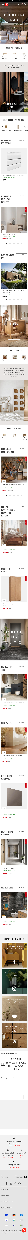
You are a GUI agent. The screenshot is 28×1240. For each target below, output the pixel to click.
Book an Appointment (14, 1167)
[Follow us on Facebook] (6, 1183)
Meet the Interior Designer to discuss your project (13, 1081)
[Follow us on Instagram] (11, 1183)
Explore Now (14, 38)
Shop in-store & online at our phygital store (12, 1096)
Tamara (21, 1157)
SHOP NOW (14, 341)
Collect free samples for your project (11, 1086)
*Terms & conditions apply (14, 1145)
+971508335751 (19, 1178)
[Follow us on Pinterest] (15, 1183)
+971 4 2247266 (5, 1178)
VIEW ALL (21, 140)
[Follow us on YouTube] (19, 1183)
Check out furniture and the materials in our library (14, 1091)
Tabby (21, 1155)
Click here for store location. (14, 1)
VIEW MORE (14, 655)
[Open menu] (3, 4)
